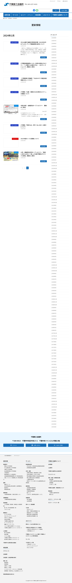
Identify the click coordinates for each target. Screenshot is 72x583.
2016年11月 (54, 370)
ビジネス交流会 (7, 514)
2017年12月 (54, 333)
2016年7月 (53, 381)
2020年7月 (53, 245)
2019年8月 (53, 276)
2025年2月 (53, 89)
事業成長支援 (7, 489)
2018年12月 (54, 299)
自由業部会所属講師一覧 (32, 516)
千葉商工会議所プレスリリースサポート (13, 527)
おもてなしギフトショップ (10, 516)
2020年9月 (53, 239)
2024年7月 (53, 108)
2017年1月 (53, 364)
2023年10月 (54, 134)
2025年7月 (53, 74)
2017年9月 (53, 341)
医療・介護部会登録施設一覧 (33, 511)
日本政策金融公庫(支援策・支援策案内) (13, 486)
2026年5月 (53, 46)
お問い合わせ (65, 1)
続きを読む (43, 57)
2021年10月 (54, 202)
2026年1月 (53, 57)
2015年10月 (54, 407)
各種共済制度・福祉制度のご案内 (34, 472)
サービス (28, 461)
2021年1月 (53, 228)
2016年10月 (54, 373)
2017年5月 (53, 353)
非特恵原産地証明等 (31, 467)
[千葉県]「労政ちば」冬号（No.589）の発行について (33, 126)
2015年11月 (54, 404)
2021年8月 (53, 208)
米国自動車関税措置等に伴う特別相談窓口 (13, 476)
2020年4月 (53, 253)
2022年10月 (54, 168)
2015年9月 (53, 410)
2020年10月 (54, 236)
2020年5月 (53, 250)
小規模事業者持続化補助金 (10, 499)
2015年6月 (53, 418)
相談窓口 (6, 487)
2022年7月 (53, 177)
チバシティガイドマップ (32, 546)
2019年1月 (53, 296)
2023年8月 (53, 140)
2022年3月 (53, 188)
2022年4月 (53, 185)
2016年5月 (53, 387)
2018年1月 (53, 330)
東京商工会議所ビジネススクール (11, 539)
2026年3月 (53, 52)
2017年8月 (53, 344)
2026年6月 (53, 43)
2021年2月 (53, 225)
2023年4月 (53, 151)
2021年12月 (54, 197)
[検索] (56, 10)
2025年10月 (54, 66)
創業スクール (7, 484)
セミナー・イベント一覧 (54, 499)
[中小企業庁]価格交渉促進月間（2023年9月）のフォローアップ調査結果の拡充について (33, 43)
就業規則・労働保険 (31, 489)
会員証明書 (29, 501)
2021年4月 (53, 219)
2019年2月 (53, 293)
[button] (13, 445)
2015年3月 (53, 427)
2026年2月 (53, 54)
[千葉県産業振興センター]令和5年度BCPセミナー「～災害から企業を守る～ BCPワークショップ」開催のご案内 (33, 65)
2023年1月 (53, 160)
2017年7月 (53, 347)
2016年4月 (53, 390)
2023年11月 (54, 131)
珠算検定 (6, 564)
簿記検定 (6, 562)
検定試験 (6, 534)
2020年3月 (53, 256)
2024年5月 (53, 114)
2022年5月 (53, 182)
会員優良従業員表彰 (31, 487)
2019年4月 (53, 287)
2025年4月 (53, 83)
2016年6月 (53, 384)
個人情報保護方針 (8, 455)
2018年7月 (53, 313)
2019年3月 (53, 290)
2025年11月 (54, 63)
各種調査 (51, 482)
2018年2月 (53, 327)
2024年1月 (53, 125)
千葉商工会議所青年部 (54, 492)
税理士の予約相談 (8, 466)
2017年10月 (54, 339)
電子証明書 (29, 499)
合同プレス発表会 (8, 517)
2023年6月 (53, 145)
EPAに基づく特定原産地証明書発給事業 (35, 466)
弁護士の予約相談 (8, 469)
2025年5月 (53, 80)
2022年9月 (53, 171)
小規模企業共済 (30, 479)
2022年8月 (53, 174)
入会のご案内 (64, 10)
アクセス (58, 1)
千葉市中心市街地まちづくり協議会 (35, 529)
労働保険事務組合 (31, 491)
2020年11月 (54, 233)
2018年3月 (53, 324)
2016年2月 (53, 395)
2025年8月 (53, 72)
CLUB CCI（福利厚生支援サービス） (35, 494)
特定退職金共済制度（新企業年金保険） (36, 476)
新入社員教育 (7, 532)
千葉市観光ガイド (31, 531)
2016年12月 (54, 367)
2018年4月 (53, 321)
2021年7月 (53, 211)
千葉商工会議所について (54, 461)
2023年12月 (54, 128)
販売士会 (51, 494)
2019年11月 (54, 268)
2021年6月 (53, 214)
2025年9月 (53, 69)
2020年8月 (53, 242)
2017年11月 (54, 336)
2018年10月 (54, 304)
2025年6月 (53, 77)
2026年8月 (53, 37)
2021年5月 (53, 216)
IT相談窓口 (6, 472)
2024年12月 (54, 94)
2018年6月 (53, 316)
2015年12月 (54, 401)
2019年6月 (53, 282)
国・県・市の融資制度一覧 (10, 507)
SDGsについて (30, 509)
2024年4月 (53, 117)
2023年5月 (53, 148)
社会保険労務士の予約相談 (10, 471)
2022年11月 (54, 165)
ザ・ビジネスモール (8, 522)
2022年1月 (53, 194)
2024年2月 (53, 123)
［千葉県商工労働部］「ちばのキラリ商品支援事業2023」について (34, 79)
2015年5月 (53, 421)
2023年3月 (53, 154)
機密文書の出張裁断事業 (32, 514)
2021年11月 (54, 199)
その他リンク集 (52, 484)
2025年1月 (53, 91)
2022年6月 (53, 180)
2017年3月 (53, 358)
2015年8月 (53, 412)
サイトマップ (52, 1)
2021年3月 (53, 222)
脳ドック (29, 492)
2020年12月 (54, 231)
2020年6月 (53, 248)
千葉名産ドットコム (31, 544)
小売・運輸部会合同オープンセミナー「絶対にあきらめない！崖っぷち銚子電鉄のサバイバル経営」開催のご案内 (33, 154)
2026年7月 (53, 40)
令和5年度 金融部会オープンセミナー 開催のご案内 (34, 106)
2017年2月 (53, 361)
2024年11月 (54, 97)
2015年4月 (53, 424)
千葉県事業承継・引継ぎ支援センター (12, 494)
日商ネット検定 (7, 565)
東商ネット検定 (7, 567)
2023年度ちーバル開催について (30, 139)
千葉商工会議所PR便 (9, 521)
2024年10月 (54, 100)
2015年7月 (53, 415)
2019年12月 (54, 265)
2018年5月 (53, 319)
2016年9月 (53, 375)
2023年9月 (53, 137)
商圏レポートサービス (9, 524)
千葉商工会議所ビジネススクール (11, 537)
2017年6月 (53, 350)
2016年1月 (53, 398)
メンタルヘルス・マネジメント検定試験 (13, 569)
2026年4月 (53, 49)
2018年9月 (53, 307)
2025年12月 (54, 60)
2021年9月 (53, 205)
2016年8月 (53, 378)
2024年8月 (53, 106)
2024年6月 (53, 111)
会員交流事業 (7, 519)
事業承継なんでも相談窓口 (10, 474)
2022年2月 (53, 191)
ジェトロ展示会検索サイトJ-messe (12, 526)
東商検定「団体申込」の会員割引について (13, 571)
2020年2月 (53, 259)
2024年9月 (53, 103)
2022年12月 (54, 162)
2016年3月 (53, 392)
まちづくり (28, 521)
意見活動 (51, 479)
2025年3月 (53, 86)
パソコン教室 (7, 536)
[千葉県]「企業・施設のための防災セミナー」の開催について (33, 93)
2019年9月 (53, 273)
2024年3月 (53, 120)
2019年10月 (54, 270)
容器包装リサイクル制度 (32, 512)
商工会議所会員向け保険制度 (33, 477)
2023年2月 (53, 157)
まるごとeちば (30, 547)
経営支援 (5, 461)
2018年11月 (54, 302)
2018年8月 (53, 310)
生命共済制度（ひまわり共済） (34, 474)
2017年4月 (53, 356)
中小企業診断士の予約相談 (10, 467)
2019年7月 (53, 279)
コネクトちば (7, 509)
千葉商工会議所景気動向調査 (55, 481)
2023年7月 (53, 143)
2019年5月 (53, 285)
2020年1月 (53, 262)
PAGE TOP (69, 564)
